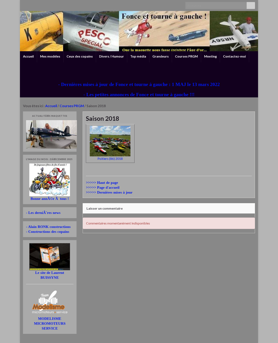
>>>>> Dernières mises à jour (109, 192)
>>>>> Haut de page (102, 183)
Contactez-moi (234, 56)
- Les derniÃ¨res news (43, 213)
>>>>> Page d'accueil (102, 187)
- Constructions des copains (47, 232)
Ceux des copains (80, 56)
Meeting (210, 56)
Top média (138, 56)
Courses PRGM (186, 56)
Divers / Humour (111, 56)
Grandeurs (160, 56)
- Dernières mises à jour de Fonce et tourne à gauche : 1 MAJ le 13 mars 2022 (139, 84)
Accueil (28, 56)
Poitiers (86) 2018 (110, 158)
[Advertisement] (139, 71)
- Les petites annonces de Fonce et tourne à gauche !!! (139, 94)
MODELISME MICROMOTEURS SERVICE (50, 323)
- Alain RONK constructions (48, 227)
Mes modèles (50, 56)
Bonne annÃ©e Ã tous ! (50, 199)
